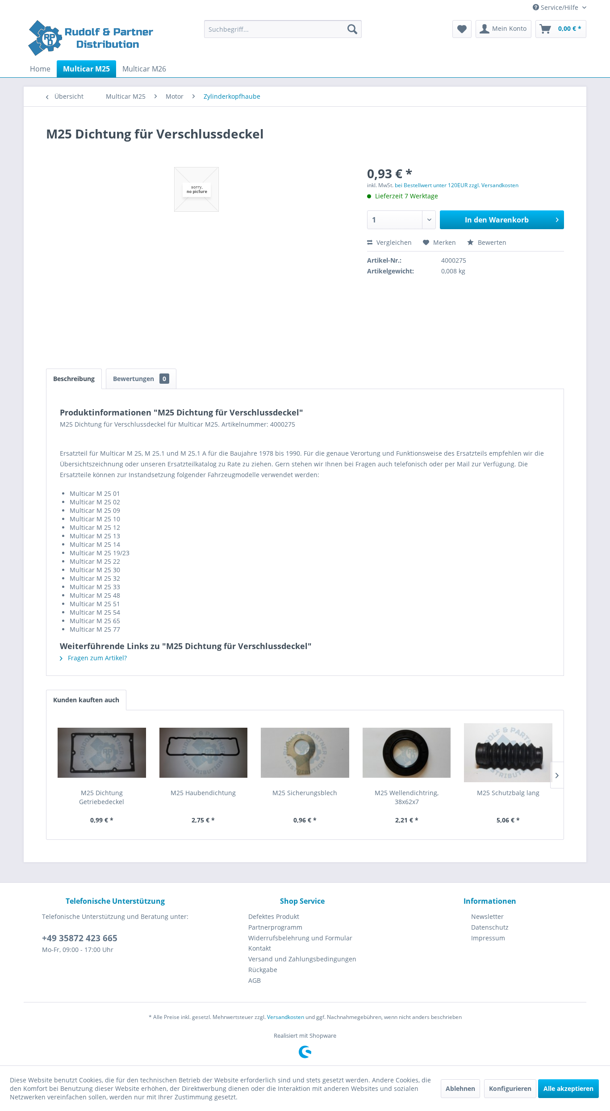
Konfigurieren (510, 1088)
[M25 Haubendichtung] (203, 752)
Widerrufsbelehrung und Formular (300, 938)
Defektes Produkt (273, 916)
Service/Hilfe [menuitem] (559, 7)
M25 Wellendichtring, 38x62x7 (407, 797)
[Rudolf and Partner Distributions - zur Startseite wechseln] (91, 38)
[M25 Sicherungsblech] (305, 752)
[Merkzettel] (462, 29)
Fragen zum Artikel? (96, 658)
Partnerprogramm (275, 927)
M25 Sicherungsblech (304, 792)
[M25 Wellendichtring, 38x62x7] (407, 752)
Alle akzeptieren (568, 1088)
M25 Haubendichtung (203, 792)
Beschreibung (74, 378)
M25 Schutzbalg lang (508, 792)
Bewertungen (139, 378)
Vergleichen (393, 242)
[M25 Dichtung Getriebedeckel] (102, 752)
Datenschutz (490, 927)
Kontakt (259, 948)
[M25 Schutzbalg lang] (508, 752)
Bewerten (491, 242)
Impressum (488, 938)
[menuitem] (283, 29)
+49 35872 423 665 (79, 938)
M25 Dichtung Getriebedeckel (101, 797)
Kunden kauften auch (86, 700)
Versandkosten (285, 1017)
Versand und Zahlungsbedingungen (302, 959)
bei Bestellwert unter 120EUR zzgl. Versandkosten (456, 185)
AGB (254, 980)
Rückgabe (262, 969)
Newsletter (487, 916)
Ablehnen (460, 1088)
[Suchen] (352, 29)
